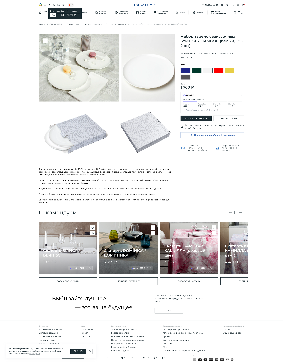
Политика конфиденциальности (127, 340)
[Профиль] (238, 5)
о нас (169, 310)
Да (53, 15)
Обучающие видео (233, 333)
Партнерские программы (176, 329)
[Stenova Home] (143, 5)
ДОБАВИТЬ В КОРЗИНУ (196, 118)
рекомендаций (34, 354)
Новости (84, 333)
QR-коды (167, 343)
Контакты (85, 336)
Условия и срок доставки (124, 329)
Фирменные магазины (50, 329)
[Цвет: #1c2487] (185, 70)
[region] (108, 97)
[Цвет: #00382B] (196, 70)
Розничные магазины (50, 336)
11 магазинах (228, 135)
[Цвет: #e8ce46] (229, 70)
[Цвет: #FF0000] (218, 70)
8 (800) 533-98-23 (210, 5)
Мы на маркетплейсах (50, 343)
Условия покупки (120, 333)
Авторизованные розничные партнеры (183, 333)
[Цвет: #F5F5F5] (207, 70)
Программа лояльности (123, 343)
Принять (78, 351)
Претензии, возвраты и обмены (127, 336)
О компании (86, 329)
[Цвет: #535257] (185, 77)
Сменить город (68, 15)
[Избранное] (227, 5)
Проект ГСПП (169, 336)
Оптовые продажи (48, 333)
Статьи (226, 329)
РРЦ (165, 347)
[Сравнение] (233, 5)
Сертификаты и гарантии (176, 340)
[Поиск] (222, 5)
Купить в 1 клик (229, 118)
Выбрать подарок (120, 350)
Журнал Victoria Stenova (123, 347)
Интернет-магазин (48, 340)
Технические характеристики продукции (184, 350)
